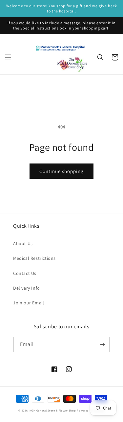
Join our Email (28, 303)
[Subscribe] (102, 344)
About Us (23, 243)
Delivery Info (26, 288)
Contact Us (24, 273)
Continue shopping (61, 171)
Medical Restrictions (34, 258)
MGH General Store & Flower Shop (53, 410)
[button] (8, 57)
